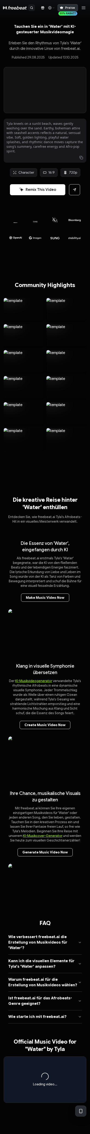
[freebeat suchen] (31, 8)
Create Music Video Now (45, 725)
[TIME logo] (16, 221)
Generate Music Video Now (45, 852)
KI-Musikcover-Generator (42, 836)
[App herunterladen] (80, 1111)
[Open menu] (83, 7)
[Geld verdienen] (42, 7)
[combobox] (51, 7)
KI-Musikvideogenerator (33, 681)
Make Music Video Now (45, 598)
